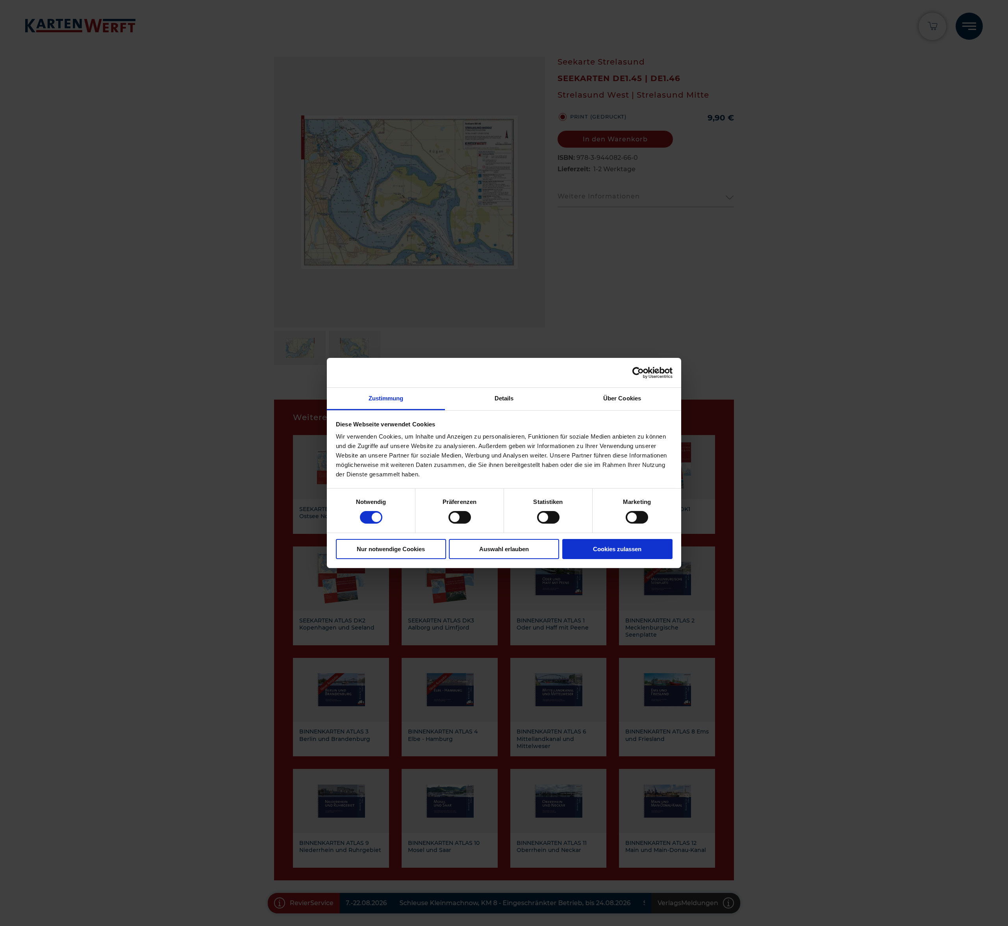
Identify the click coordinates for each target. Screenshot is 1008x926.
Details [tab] (504, 398)
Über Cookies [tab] (622, 398)
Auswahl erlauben (504, 549)
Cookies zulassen (617, 549)
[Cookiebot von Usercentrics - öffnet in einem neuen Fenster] (638, 372)
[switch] (459, 517)
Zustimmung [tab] (386, 398)
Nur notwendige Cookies (391, 549)
